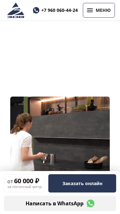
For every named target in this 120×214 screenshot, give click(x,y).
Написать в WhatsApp (55, 203)
